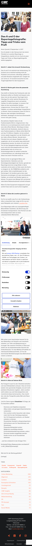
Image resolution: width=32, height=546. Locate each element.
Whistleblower (9, 544)
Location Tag (23, 203)
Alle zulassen (16, 295)
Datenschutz (21, 540)
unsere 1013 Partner (13, 253)
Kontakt (19, 544)
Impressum (10, 540)
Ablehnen (16, 306)
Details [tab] (14, 242)
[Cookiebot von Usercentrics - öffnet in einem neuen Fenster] (23, 238)
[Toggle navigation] (28, 4)
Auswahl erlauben (16, 301)
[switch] (27, 277)
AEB (25, 544)
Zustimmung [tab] (6, 242)
